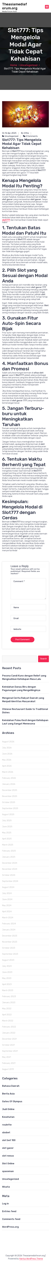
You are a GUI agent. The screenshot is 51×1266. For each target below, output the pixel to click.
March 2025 (7, 845)
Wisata (6, 1186)
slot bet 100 (8, 1140)
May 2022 (6, 1008)
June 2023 (7, 972)
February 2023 (9, 996)
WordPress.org (10, 1227)
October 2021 (8, 1045)
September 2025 (10, 808)
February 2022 (9, 1027)
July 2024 (7, 893)
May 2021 (6, 1057)
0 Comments (31, 136)
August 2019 (8, 1069)
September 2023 (10, 954)
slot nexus (8, 1155)
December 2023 (9, 936)
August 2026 (8, 741)
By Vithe (25, 133)
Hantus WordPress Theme (31, 1259)
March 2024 (7, 917)
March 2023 (7, 990)
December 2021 (9, 1039)
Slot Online (8, 1163)
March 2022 (7, 1021)
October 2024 (8, 875)
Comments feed (11, 1219)
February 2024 (9, 923)
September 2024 (10, 881)
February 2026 (9, 778)
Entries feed (9, 1211)
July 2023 (7, 966)
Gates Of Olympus (12, 1101)
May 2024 (6, 905)
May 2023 (6, 978)
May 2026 (6, 760)
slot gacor (8, 1148)
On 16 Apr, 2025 (9, 133)
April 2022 (7, 1014)
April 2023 (7, 984)
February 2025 (9, 851)
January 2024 (8, 930)
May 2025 (6, 832)
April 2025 (7, 839)
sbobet (6, 1132)
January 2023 (8, 1002)
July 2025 (7, 820)
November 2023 (9, 942)
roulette (7, 1124)
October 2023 (8, 948)
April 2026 (7, 766)
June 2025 (7, 826)
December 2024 (9, 863)
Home (13, 65)
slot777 (6, 220)
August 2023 (8, 960)
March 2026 (7, 772)
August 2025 (8, 814)
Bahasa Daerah (10, 1086)
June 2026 (7, 754)
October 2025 (8, 802)
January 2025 (8, 857)
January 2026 (8, 784)
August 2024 (8, 887)
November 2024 (9, 869)
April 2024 (7, 911)
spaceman (8, 1171)
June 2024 (7, 899)
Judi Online (8, 1109)
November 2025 (9, 796)
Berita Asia (8, 1093)
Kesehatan (8, 1117)
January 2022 (8, 1033)
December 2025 (9, 790)
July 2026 (7, 748)
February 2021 (8, 1063)
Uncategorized (28, 65)
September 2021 (10, 1051)
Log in (5, 1203)
